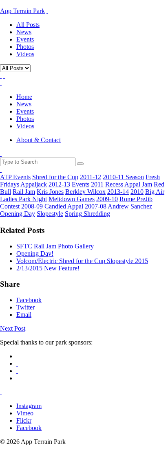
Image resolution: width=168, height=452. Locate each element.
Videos (25, 53)
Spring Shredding (87, 213)
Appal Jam (138, 184)
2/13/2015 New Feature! (48, 268)
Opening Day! (34, 253)
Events (25, 39)
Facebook (29, 299)
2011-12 (90, 176)
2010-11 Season (123, 176)
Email (23, 314)
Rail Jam (24, 191)
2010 (137, 191)
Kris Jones (50, 191)
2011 (97, 184)
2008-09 (32, 206)
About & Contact (38, 139)
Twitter (25, 307)
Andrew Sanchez (130, 206)
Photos (25, 46)
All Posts (28, 24)
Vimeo (24, 413)
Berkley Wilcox (85, 191)
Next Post (12, 328)
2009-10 (107, 198)
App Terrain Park (22, 10)
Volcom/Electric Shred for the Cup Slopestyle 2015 (82, 260)
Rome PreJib (136, 198)
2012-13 (59, 184)
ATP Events (15, 176)
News (23, 32)
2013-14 (118, 191)
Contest (10, 206)
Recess (114, 184)
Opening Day (17, 213)
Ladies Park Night (23, 198)
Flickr (23, 420)
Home (24, 96)
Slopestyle (50, 213)
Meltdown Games (72, 198)
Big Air (154, 191)
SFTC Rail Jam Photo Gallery (55, 246)
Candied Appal (63, 206)
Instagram (29, 405)
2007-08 (95, 206)
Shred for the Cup (55, 176)
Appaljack (33, 184)
